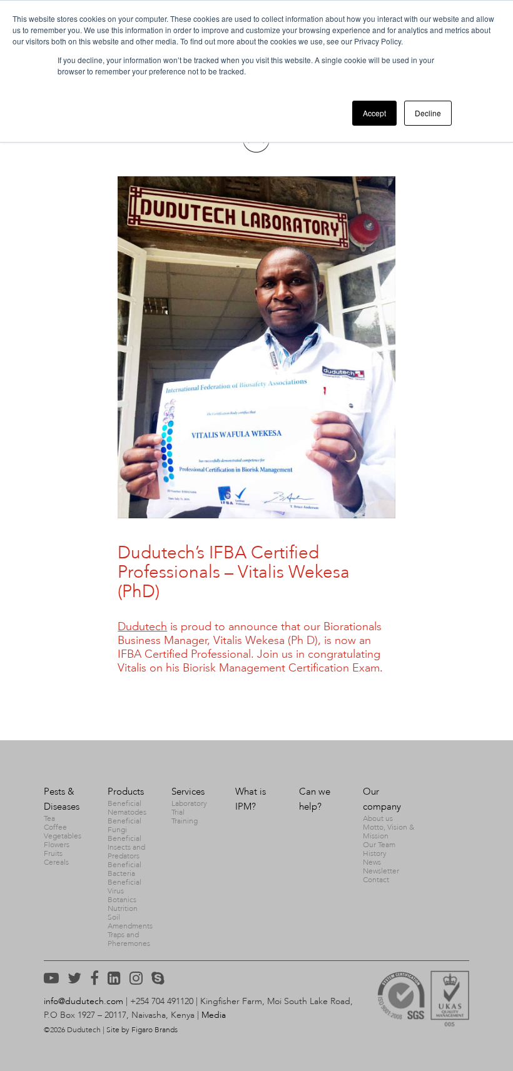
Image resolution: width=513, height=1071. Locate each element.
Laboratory (189, 803)
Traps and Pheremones (129, 939)
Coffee (55, 827)
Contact (376, 879)
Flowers (56, 844)
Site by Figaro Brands (142, 1029)
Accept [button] (374, 113)
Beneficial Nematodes (127, 808)
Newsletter (381, 871)
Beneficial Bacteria (124, 869)
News (372, 862)
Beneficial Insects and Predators (126, 847)
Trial (178, 812)
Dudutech (142, 626)
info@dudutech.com (83, 1001)
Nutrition (123, 908)
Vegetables (62, 836)
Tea (49, 818)
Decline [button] (428, 113)
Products (126, 791)
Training (184, 821)
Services (188, 791)
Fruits (53, 853)
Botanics (122, 899)
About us (378, 818)
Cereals (56, 862)
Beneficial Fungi (124, 825)
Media (213, 1015)
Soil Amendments (130, 921)
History (375, 853)
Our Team (379, 844)
